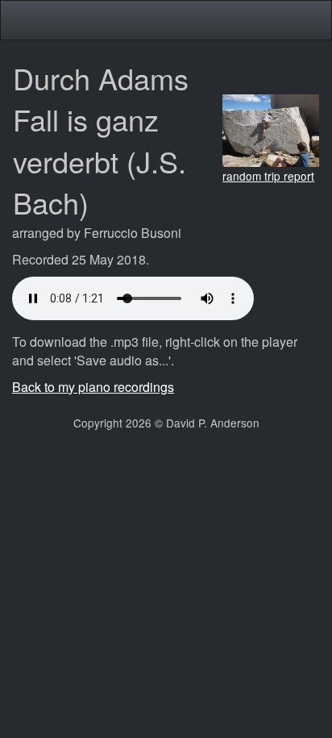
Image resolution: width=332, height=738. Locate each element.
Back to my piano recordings (93, 386)
